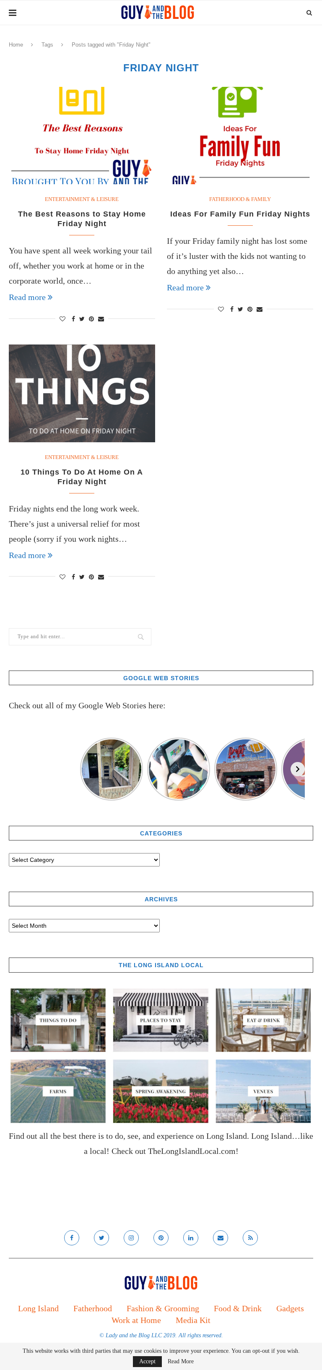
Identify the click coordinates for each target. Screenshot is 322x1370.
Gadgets (290, 1308)
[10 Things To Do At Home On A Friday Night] (82, 393)
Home (16, 45)
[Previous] (16, 769)
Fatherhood (92, 1308)
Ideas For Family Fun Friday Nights (240, 214)
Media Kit (193, 1320)
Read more (27, 297)
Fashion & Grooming (163, 1308)
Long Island (38, 1308)
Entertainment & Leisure (82, 199)
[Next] (298, 769)
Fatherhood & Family (240, 199)
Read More (181, 1362)
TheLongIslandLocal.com (192, 1151)
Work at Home (136, 1320)
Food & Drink (238, 1308)
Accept (147, 1361)
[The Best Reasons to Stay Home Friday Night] (82, 136)
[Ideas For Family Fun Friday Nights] (240, 136)
